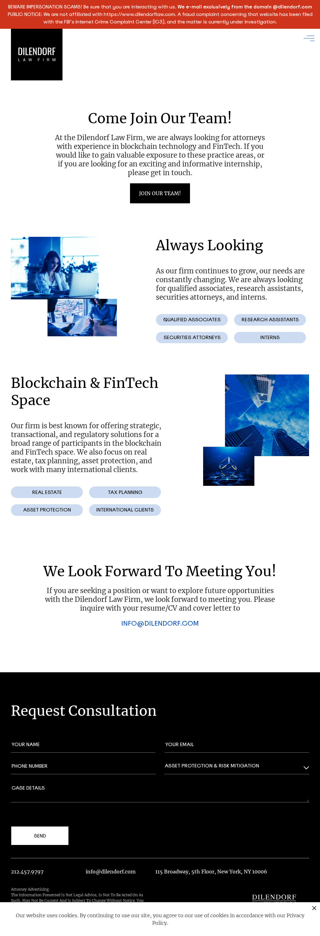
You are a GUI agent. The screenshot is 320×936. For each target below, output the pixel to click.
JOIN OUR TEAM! (160, 193)
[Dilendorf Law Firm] (274, 901)
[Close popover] (314, 908)
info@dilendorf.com (160, 623)
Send (40, 835)
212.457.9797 (27, 871)
